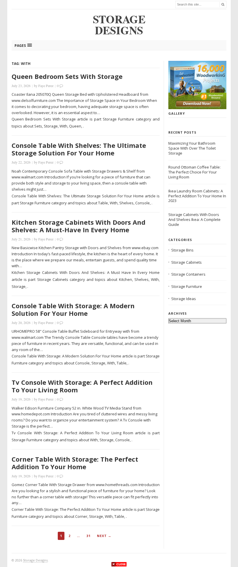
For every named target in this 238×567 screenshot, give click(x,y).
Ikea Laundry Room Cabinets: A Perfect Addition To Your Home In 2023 (197, 195)
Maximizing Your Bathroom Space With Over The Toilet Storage (192, 148)
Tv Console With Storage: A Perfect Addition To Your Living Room (82, 386)
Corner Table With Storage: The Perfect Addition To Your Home (75, 462)
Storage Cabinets (186, 262)
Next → (104, 536)
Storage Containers (188, 274)
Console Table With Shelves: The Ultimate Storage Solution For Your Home (79, 149)
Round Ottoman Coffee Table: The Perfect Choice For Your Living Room (194, 172)
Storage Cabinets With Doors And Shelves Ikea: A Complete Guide (194, 219)
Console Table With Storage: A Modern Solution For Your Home (73, 309)
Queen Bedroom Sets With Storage (67, 76)
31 (88, 536)
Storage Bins (182, 250)
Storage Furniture (186, 286)
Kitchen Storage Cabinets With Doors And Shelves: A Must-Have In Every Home (78, 225)
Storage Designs (35, 560)
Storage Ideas (183, 298)
